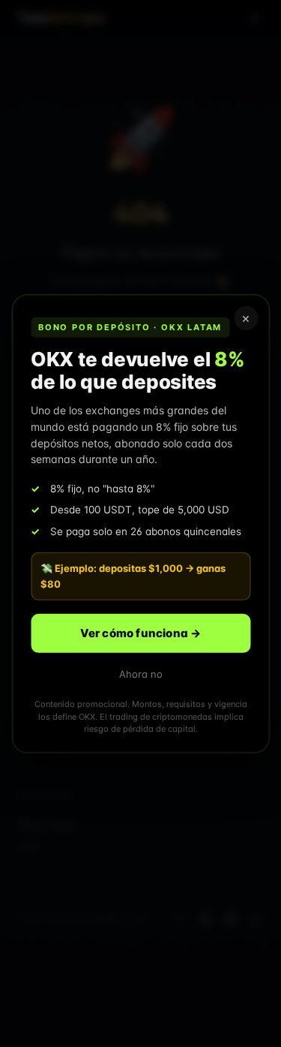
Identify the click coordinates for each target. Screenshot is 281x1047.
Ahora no (141, 673)
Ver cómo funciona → (141, 632)
